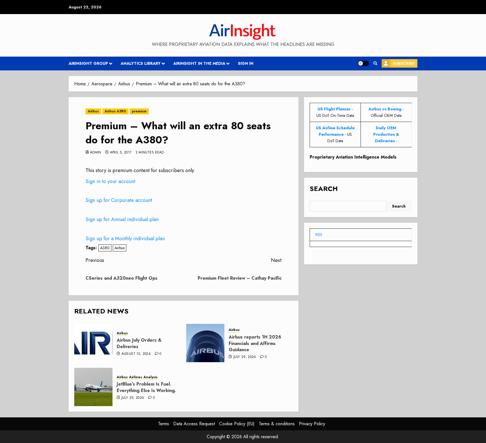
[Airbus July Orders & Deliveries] (93, 343)
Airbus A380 (115, 111)
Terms (163, 423)
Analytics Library (141, 63)
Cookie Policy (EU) (237, 423)
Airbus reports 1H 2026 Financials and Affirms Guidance (255, 343)
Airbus (93, 111)
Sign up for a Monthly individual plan (125, 238)
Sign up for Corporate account (119, 200)
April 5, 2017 (121, 152)
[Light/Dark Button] (363, 63)
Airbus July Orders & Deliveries (139, 343)
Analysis (150, 377)
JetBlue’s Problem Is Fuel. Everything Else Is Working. (146, 387)
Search (324, 188)
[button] (375, 63)
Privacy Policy (312, 423)
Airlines (135, 377)
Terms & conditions (277, 423)
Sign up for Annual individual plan (122, 219)
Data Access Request (194, 423)
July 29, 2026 (244, 357)
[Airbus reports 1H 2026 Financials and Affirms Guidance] (205, 343)
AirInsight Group (88, 63)
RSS (319, 234)
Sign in (245, 63)
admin (95, 152)
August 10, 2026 (136, 354)
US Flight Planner (334, 109)
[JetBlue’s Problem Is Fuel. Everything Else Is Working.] (93, 387)
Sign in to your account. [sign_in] (111, 181)
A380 (105, 248)
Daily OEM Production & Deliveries (386, 134)
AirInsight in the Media (199, 63)
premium (139, 111)
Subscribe (404, 63)
